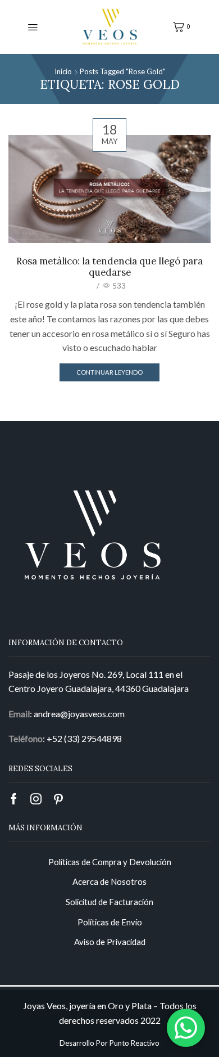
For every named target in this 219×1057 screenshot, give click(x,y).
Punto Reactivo (134, 1042)
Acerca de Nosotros (109, 881)
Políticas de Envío (109, 922)
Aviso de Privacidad (109, 942)
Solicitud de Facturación (109, 902)
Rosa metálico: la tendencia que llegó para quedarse (109, 266)
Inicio (63, 71)
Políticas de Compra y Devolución (109, 862)
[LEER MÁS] (109, 187)
